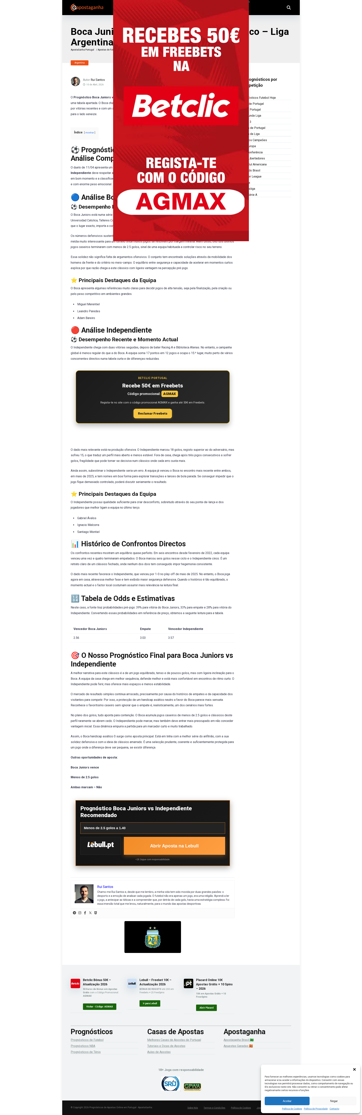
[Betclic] (181, 126)
